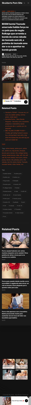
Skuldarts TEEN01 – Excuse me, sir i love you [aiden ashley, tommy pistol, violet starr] (17, 115)
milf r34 (22, 155)
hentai (4, 155)
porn (21, 160)
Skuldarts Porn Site (12, 3)
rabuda (4, 162)
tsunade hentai (6, 164)
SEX (19, 57)
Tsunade (24, 162)
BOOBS (25, 56)
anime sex (6, 177)
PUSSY (8, 57)
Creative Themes (15, 396)
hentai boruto (11, 155)
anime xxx (8, 151)
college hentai (22, 153)
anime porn (18, 148)
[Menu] (28, 3)
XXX (21, 57)
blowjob (22, 151)
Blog (21, 56)
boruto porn (6, 153)
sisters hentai (16, 162)
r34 (24, 160)
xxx (22, 164)
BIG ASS (12, 56)
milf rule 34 (6, 195)
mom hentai (11, 157)
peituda (16, 160)
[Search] (24, 3)
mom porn (19, 157)
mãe (17, 155)
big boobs (15, 151)
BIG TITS (17, 56)
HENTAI (4, 57)
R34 (11, 57)
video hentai (16, 164)
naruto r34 (9, 160)
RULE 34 (15, 57)
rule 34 (9, 162)
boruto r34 (14, 153)
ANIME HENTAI (5, 56)
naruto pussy (17, 198)
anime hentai (10, 148)
